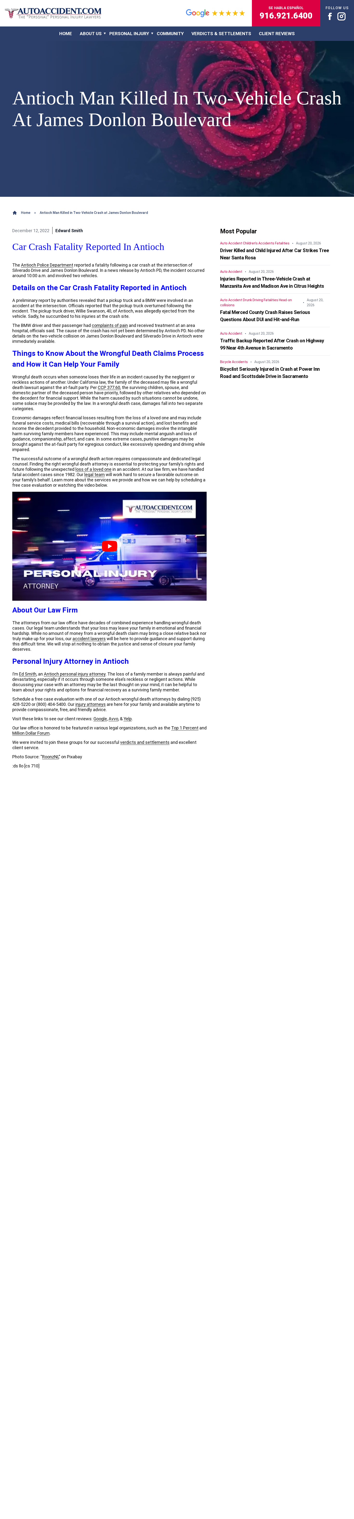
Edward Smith (69, 230)
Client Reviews (277, 33)
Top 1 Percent (184, 727)
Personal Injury (129, 33)
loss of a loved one (93, 469)
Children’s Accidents (258, 243)
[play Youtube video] (109, 546)
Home (25, 213)
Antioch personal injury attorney (74, 674)
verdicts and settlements (145, 742)
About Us (91, 33)
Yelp (128, 718)
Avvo (113, 718)
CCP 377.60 (109, 387)
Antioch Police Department (47, 265)
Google (100, 718)
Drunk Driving (253, 300)
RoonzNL (50, 756)
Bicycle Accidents (234, 362)
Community (170, 33)
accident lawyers (89, 638)
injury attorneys (90, 704)
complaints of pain (110, 325)
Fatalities (282, 243)
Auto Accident (231, 243)
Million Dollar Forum (31, 733)
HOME (65, 33)
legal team (94, 474)
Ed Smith (27, 674)
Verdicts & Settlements (221, 33)
